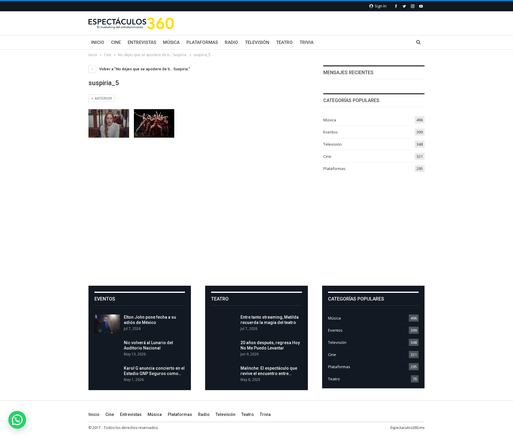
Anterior (103, 98)
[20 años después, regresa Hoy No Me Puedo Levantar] (224, 349)
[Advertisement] (256, 226)
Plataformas (202, 42)
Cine (116, 42)
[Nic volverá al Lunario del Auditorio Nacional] (107, 349)
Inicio (97, 42)
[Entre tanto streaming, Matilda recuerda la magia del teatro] (224, 323)
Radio (231, 42)
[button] (17, 420)
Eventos (330, 132)
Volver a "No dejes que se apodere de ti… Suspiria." (144, 69)
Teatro (284, 42)
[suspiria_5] (108, 123)
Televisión (257, 42)
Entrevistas (142, 42)
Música (171, 42)
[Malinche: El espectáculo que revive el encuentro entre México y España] (224, 375)
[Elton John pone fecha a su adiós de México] (107, 323)
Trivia (307, 42)
